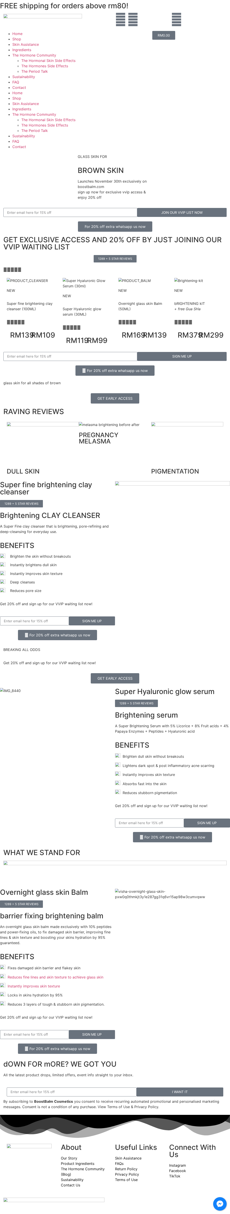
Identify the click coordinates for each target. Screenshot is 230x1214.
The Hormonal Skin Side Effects (48, 60)
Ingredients (21, 50)
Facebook (177, 1170)
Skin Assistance (25, 44)
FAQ (15, 82)
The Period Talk (34, 71)
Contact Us (70, 1185)
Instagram (177, 1165)
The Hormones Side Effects (44, 66)
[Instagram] (133, 19)
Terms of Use (126, 1179)
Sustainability (23, 76)
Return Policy (126, 1169)
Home (17, 33)
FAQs (119, 1163)
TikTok (174, 1176)
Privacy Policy (127, 1174)
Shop (16, 39)
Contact (19, 87)
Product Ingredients (77, 1163)
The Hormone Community (34, 55)
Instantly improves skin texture (32, 986)
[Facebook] (120, 19)
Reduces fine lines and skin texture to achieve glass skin (54, 977)
